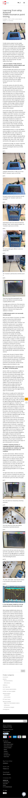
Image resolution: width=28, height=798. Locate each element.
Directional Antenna (8, 680)
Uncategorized (6, 709)
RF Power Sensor (6, 699)
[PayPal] (6, 734)
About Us (5, 795)
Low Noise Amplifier (7, 747)
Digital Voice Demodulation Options (12, 703)
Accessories (5, 677)
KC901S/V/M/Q (7, 697)
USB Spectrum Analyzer (9, 707)
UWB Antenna (7, 683)
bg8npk (5, 19)
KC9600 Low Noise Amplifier (9, 691)
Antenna (4, 679)
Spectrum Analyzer (7, 701)
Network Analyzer (7, 693)
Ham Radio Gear (6, 687)
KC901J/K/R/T (7, 695)
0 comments (10, 20)
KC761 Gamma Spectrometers (9, 689)
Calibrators (5, 685)
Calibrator (6, 751)
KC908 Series (7, 705)
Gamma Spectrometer (8, 746)
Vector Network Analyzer (8, 744)
